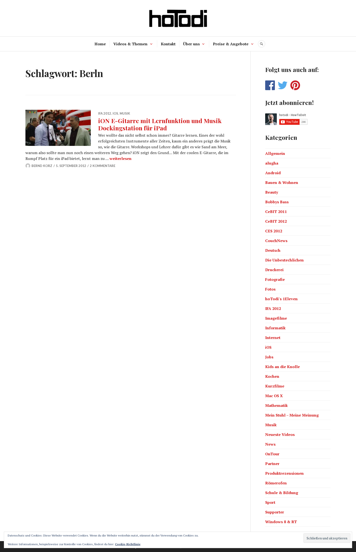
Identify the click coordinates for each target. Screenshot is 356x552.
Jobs (269, 357)
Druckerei (274, 269)
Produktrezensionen (284, 473)
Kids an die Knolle (282, 366)
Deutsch (272, 250)
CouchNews (276, 240)
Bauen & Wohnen (281, 182)
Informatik (275, 328)
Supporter (274, 512)
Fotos (270, 289)
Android (273, 172)
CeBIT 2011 (276, 211)
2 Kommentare (102, 166)
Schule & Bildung (281, 492)
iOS (115, 113)
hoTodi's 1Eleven (281, 298)
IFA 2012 (104, 113)
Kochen (272, 376)
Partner (272, 463)
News (270, 444)
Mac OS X (274, 395)
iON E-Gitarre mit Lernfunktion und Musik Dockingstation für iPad (160, 124)
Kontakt (168, 44)
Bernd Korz (41, 166)
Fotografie (275, 279)
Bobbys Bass (277, 202)
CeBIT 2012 (276, 221)
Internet (272, 337)
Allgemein (275, 153)
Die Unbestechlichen (284, 260)
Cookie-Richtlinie (127, 544)
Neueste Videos (280, 434)
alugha (271, 163)
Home (100, 44)
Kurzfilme (274, 386)
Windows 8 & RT (281, 521)
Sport (270, 502)
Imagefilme (276, 318)
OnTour (272, 454)
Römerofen (276, 483)
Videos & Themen (130, 44)
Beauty (271, 192)
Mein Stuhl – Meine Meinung (292, 415)
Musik (125, 113)
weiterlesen (120, 158)
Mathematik (276, 405)
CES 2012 (273, 231)
